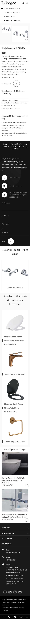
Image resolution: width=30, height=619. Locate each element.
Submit (7, 241)
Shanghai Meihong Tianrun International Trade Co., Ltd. (14, 602)
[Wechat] (15, 617)
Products (14, 9)
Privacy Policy (14, 607)
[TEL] (9, 617)
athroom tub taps (8, 77)
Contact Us (6, 544)
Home (6, 9)
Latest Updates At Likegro (15, 449)
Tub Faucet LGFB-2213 (12, 20)
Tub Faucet (8, 16)
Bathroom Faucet (11, 12)
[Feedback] (21, 617)
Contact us (10, 83)
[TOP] (27, 617)
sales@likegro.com (16, 186)
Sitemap (5, 607)
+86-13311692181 (15, 178)
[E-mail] (3, 617)
